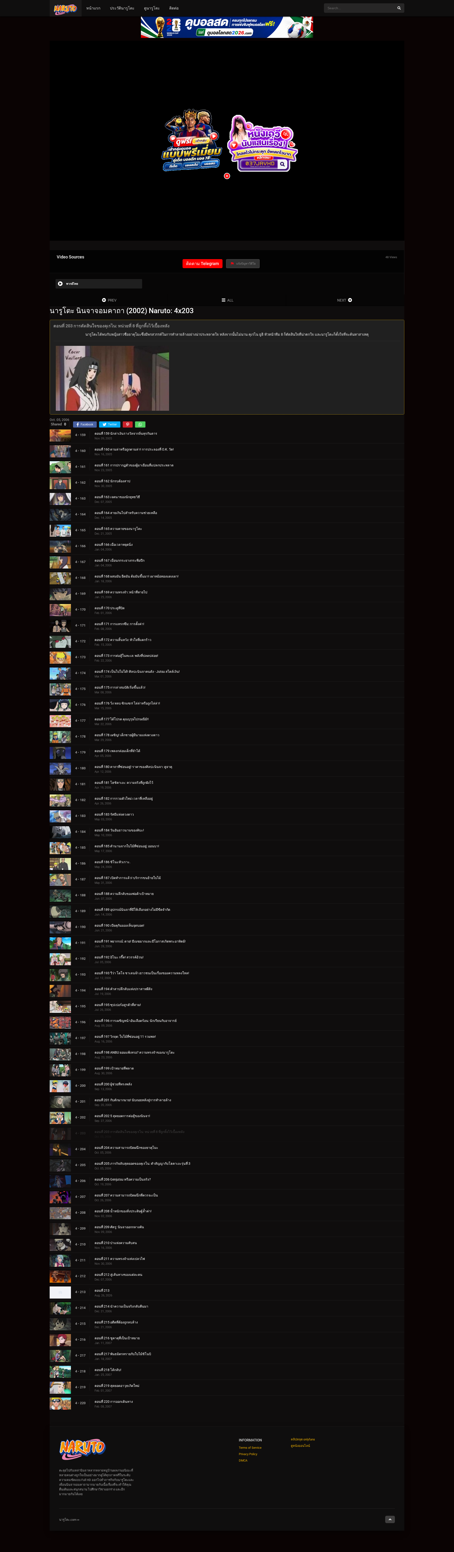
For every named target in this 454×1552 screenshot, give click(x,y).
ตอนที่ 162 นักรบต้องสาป (112, 481)
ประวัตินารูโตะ (122, 8)
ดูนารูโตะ (152, 8)
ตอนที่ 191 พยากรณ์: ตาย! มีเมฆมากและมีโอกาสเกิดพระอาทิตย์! (140, 941)
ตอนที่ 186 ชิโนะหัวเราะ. (113, 862)
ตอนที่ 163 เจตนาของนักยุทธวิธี (117, 497)
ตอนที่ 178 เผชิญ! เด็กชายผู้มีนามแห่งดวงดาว (127, 735)
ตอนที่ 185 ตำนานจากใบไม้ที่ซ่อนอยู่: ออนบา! (127, 846)
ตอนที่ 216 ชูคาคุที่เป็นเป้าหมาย (117, 1338)
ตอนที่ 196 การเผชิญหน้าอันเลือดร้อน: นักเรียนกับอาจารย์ (136, 1021)
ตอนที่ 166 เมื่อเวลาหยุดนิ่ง (114, 544)
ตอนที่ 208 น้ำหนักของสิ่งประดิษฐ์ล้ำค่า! (123, 1211)
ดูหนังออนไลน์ (300, 1446)
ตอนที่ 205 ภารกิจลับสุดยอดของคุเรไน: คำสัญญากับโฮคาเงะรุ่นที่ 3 (142, 1163)
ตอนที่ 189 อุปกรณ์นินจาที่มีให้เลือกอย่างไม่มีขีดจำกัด (132, 909)
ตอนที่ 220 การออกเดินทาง (114, 1401)
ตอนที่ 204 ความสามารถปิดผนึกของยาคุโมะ (126, 1148)
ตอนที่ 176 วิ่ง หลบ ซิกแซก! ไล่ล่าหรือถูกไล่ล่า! (127, 703)
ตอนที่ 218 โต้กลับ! (108, 1370)
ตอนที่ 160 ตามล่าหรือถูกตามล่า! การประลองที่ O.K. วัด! (134, 449)
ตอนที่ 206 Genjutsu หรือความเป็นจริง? (123, 1179)
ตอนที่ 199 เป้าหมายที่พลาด (114, 1068)
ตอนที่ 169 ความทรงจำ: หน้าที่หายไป (121, 592)
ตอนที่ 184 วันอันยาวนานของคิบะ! (119, 830)
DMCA (243, 1460)
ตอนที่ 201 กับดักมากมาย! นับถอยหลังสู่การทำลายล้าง (133, 1100)
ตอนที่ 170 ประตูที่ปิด (110, 608)
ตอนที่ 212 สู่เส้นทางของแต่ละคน (118, 1275)
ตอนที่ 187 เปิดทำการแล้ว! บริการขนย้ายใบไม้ (128, 878)
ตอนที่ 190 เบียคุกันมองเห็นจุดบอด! (119, 925)
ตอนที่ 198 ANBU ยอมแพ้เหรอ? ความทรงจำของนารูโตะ (135, 1052)
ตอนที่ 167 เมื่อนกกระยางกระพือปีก (119, 560)
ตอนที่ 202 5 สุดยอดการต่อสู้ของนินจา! (122, 1116)
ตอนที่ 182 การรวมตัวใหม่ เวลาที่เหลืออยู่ (124, 798)
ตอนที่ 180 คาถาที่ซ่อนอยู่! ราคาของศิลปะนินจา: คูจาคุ (133, 767)
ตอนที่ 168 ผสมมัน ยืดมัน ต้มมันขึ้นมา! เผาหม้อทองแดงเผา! (137, 576)
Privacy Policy (248, 1454)
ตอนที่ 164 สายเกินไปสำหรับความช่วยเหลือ (126, 513)
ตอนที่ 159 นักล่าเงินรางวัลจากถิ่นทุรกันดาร (126, 433)
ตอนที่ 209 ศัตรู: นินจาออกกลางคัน (119, 1227)
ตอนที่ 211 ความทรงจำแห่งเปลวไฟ (120, 1259)
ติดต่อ (174, 8)
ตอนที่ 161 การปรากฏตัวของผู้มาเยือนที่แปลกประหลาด (134, 465)
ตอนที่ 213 (102, 1290)
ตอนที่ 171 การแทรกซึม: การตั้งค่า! (119, 624)
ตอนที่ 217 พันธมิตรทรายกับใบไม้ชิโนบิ (123, 1354)
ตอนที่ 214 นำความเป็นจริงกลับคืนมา (121, 1306)
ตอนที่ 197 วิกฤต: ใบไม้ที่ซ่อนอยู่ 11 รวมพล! (125, 1036)
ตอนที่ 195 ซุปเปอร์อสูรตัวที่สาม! (118, 1005)
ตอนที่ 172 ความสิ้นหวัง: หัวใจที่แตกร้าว (123, 640)
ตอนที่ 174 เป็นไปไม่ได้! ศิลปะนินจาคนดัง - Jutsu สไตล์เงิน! (137, 671)
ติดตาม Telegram (202, 263)
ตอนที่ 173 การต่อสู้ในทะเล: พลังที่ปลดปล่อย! (126, 656)
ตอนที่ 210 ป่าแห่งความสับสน (116, 1243)
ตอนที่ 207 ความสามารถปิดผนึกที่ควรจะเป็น (126, 1195)
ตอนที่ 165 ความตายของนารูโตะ (118, 529)
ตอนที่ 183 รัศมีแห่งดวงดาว (114, 814)
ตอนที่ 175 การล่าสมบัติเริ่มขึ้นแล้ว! (120, 687)
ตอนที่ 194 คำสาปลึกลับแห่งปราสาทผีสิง (123, 989)
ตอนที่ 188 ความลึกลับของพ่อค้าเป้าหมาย (124, 894)
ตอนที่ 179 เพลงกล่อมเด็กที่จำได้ (117, 751)
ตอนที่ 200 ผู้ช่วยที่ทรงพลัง (113, 1084)
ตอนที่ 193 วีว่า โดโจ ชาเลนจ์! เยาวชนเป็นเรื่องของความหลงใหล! (142, 973)
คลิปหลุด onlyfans (303, 1439)
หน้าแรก (93, 8)
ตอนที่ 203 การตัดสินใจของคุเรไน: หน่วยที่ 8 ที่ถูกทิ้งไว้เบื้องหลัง (139, 1132)
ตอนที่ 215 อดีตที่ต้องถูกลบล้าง (116, 1322)
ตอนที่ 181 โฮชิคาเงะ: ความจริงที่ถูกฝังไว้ (124, 783)
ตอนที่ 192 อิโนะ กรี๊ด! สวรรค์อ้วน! (119, 957)
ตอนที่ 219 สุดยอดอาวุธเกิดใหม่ (117, 1386)
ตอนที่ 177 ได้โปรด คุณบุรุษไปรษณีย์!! (122, 719)
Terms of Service (250, 1447)
